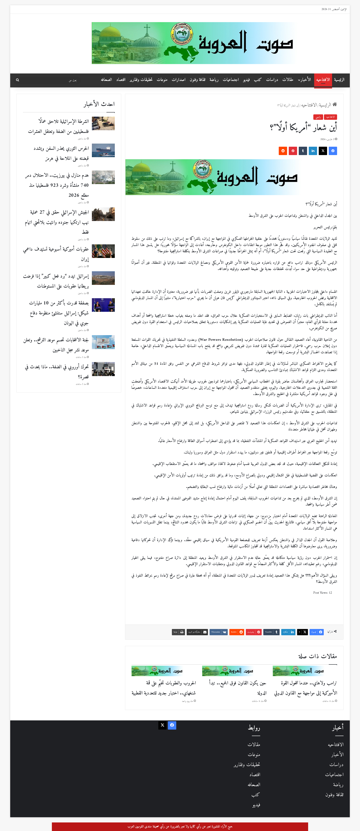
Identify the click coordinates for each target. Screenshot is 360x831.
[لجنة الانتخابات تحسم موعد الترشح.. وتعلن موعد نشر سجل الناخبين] (103, 342)
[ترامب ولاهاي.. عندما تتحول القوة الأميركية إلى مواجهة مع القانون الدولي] (305, 671)
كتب (258, 80)
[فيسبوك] (333, 151)
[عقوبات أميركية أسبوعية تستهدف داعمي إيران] (103, 251)
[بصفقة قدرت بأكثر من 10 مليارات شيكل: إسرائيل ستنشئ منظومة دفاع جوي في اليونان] (103, 305)
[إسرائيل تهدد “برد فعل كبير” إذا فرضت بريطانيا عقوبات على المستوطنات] (103, 278)
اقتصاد (121, 80)
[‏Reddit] (283, 151)
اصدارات (179, 80)
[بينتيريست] (293, 151)
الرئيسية (339, 80)
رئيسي (318, 117)
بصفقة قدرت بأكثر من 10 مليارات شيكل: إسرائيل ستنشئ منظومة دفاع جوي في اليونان (59, 313)
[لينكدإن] (313, 151)
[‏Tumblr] (303, 151)
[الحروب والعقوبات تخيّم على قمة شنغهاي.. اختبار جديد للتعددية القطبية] (163, 671)
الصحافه (106, 80)
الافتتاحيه (323, 80)
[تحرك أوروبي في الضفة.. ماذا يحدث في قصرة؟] (103, 369)
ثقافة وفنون (197, 80)
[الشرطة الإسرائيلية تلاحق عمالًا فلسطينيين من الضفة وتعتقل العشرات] (103, 123)
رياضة (214, 80)
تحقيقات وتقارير (141, 80)
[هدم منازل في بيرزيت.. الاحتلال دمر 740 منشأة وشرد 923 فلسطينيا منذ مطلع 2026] (103, 177)
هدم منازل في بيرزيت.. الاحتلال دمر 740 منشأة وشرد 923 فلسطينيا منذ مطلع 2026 (57, 185)
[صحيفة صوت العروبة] (219, 43)
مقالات (287, 80)
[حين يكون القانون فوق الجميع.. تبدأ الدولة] (234, 671)
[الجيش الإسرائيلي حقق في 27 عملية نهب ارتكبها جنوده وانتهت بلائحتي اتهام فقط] (103, 214)
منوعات (162, 80)
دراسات (272, 80)
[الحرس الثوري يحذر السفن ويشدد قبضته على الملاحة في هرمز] (103, 150)
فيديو (246, 80)
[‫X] (323, 151)
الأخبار (306, 80)
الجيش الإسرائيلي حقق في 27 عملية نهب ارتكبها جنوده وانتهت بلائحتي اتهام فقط (57, 222)
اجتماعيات (231, 80)
